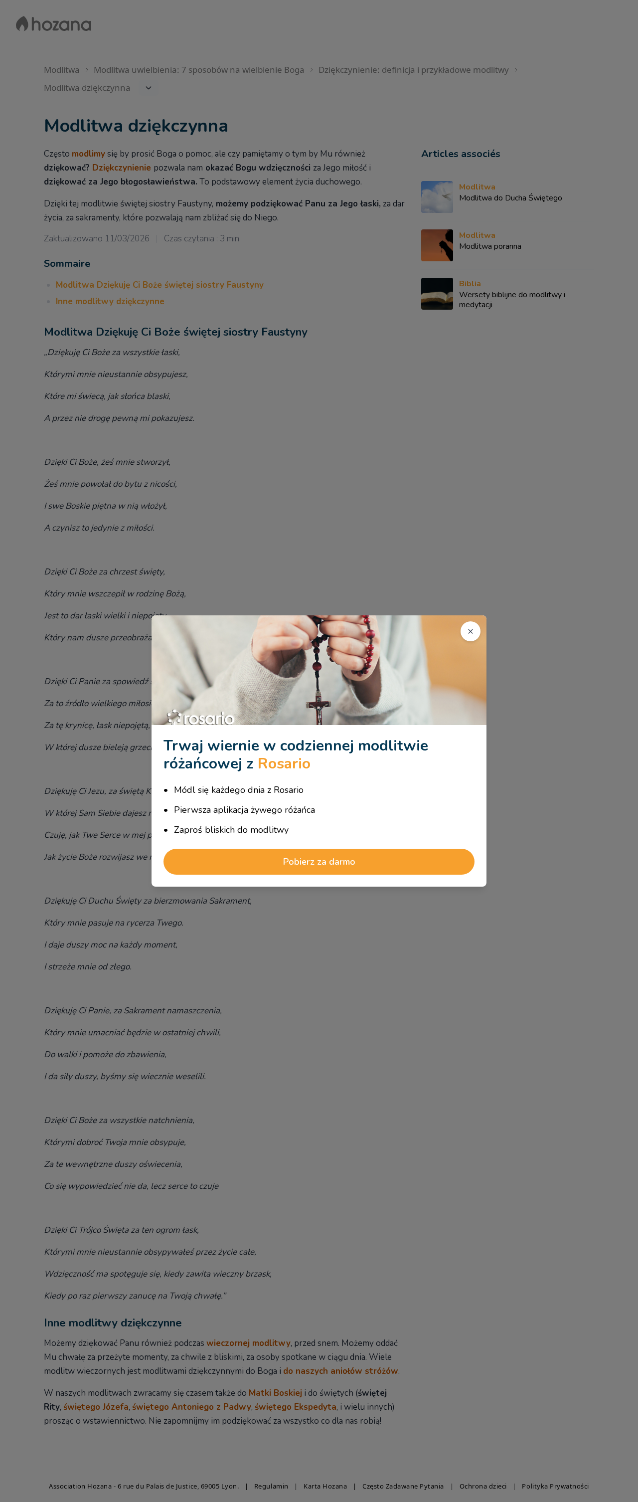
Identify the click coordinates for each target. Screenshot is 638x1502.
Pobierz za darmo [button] (319, 862)
